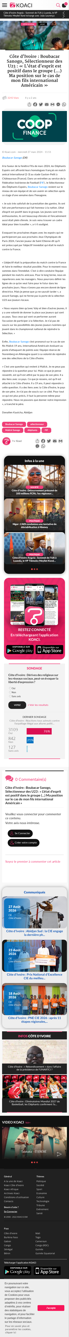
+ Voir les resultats (38, 704)
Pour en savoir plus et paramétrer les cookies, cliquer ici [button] (18, 1329)
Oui (13, 688)
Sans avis (16, 696)
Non (14, 692)
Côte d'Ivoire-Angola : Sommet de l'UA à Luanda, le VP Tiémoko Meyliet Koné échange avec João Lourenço (30, 14)
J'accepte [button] (51, 1308)
